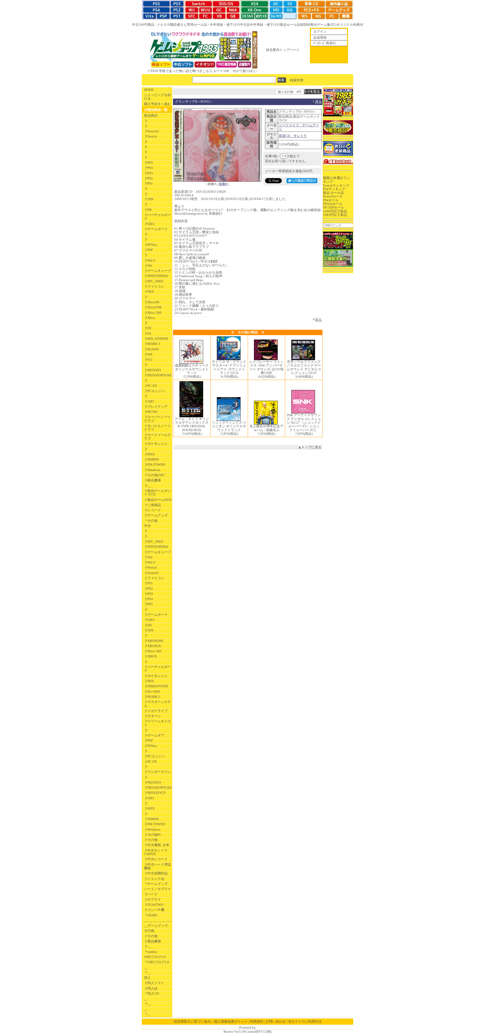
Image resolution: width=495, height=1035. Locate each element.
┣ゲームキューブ (157, 271)
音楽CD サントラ (293, 136)
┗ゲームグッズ (156, 884)
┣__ (147, 486)
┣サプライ (152, 899)
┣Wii (148, 265)
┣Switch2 (151, 131)
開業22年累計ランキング (336, 180)
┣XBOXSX (152, 646)
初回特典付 (308, 25)
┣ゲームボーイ (156, 229)
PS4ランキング (334, 189)
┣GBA (149, 224)
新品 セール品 (333, 193)
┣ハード (151, 894)
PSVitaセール (332, 204)
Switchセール (333, 196)
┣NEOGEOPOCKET (158, 375)
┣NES (149, 291)
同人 (147, 978)
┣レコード (152, 510)
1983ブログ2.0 (155, 957)
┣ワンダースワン (157, 772)
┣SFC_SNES (153, 281)
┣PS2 (148, 178)
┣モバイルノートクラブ (157, 427)
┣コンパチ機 (154, 910)
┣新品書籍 (152, 480)
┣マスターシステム (157, 703)
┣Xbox (149, 318)
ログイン (320, 31)
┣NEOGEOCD (155, 793)
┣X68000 (151, 459)
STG (333, 25)
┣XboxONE (153, 307)
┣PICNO (150, 412)
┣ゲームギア (154, 735)
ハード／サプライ (157, 889)
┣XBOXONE (153, 641)
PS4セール (331, 200)
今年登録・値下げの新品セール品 (275, 25)
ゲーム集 (323, 25)
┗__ (147, 973)
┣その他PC (153, 835)
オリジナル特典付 (349, 25)
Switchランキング (336, 185)
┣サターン (152, 716)
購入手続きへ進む (157, 104)
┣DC (148, 328)
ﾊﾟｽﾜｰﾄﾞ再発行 (324, 43)
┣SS (147, 333)
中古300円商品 (143, 25)
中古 (147, 526)
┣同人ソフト (154, 983)
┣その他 (151, 840)
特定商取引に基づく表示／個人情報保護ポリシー (211, 1021)
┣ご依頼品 (152, 505)
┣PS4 (148, 168)
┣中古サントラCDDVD (156, 852)
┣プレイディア (156, 406)
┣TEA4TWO (153, 905)
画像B (223, 184)
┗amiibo (150, 952)
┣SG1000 (151, 349)
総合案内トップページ (283, 50)
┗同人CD (151, 993)
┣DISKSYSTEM (156, 686)
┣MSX (149, 454)
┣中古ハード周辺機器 (157, 866)
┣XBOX (150, 656)
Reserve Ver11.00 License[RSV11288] (247, 1031)
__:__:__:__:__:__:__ (158, 920)
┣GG (148, 359)
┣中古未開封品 (156, 873)
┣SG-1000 (152, 691)
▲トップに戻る (309, 447)
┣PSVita (150, 245)
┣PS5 (148, 162)
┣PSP (148, 250)
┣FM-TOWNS (154, 464)
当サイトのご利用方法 (304, 1021)
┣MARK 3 (152, 344)
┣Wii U (149, 260)
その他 (149, 931)
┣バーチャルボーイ (157, 216)
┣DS (148, 210)
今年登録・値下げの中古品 (230, 25)
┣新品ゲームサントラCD (157, 492)
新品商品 (151, 115)
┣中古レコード (156, 859)
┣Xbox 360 (152, 313)
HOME (149, 90)
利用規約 (256, 1021)
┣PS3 (148, 173)
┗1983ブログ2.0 (156, 962)
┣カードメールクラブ (157, 436)
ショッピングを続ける (157, 96)
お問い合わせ (276, 1021)
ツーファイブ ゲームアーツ (299, 127)
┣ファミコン (154, 286)
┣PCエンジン (154, 391)
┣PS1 (148, 183)
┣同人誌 (151, 988)
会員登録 (320, 37)
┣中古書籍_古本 (156, 845)
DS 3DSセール (333, 207)
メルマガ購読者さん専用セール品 (182, 25)
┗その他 (151, 521)
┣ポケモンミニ (156, 444)
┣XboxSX (151, 302)
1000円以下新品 (335, 211)
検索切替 (296, 80)
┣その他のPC (154, 475)
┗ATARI (150, 915)
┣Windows (152, 470)
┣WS (148, 354)
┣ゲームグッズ (156, 515)
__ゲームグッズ (156, 925)
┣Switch (150, 136)
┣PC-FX (150, 386)
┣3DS (148, 199)
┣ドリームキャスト (157, 723)
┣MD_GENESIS (156, 339)
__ (146, 967)
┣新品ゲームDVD (157, 500)
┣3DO (149, 401)
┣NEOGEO (152, 370)
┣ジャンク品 (154, 879)
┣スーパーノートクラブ (157, 418)
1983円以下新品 (335, 215)
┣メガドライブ (156, 711)
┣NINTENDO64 (156, 276)
